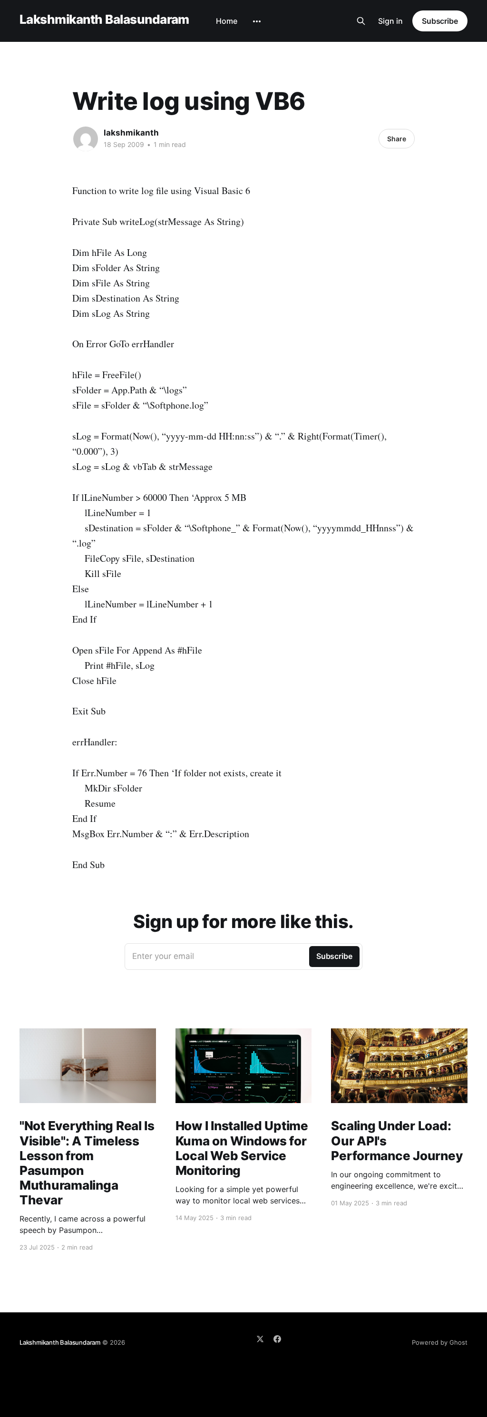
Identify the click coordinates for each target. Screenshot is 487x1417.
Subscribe (440, 21)
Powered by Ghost (440, 1342)
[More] (257, 21)
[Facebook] (277, 1339)
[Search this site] (361, 21)
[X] (260, 1339)
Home (226, 21)
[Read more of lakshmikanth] (85, 139)
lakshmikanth (131, 132)
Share (396, 139)
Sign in (390, 21)
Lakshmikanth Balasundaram (104, 20)
